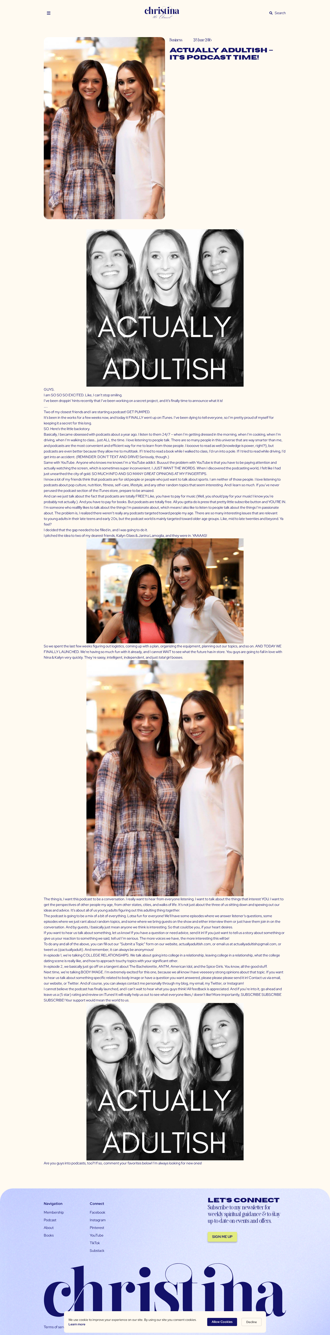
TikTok (95, 1243)
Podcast (50, 1220)
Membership (54, 1212)
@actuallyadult (70, 949)
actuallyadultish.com (195, 944)
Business (175, 39)
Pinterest (97, 1227)
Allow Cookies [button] (222, 1322)
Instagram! (235, 983)
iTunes (167, 417)
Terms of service (56, 1327)
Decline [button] (251, 1322)
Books (49, 1235)
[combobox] (280, 13)
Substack (97, 1250)
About (49, 1227)
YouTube (96, 1235)
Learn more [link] (76, 1324)
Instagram (98, 1220)
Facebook (97, 1212)
